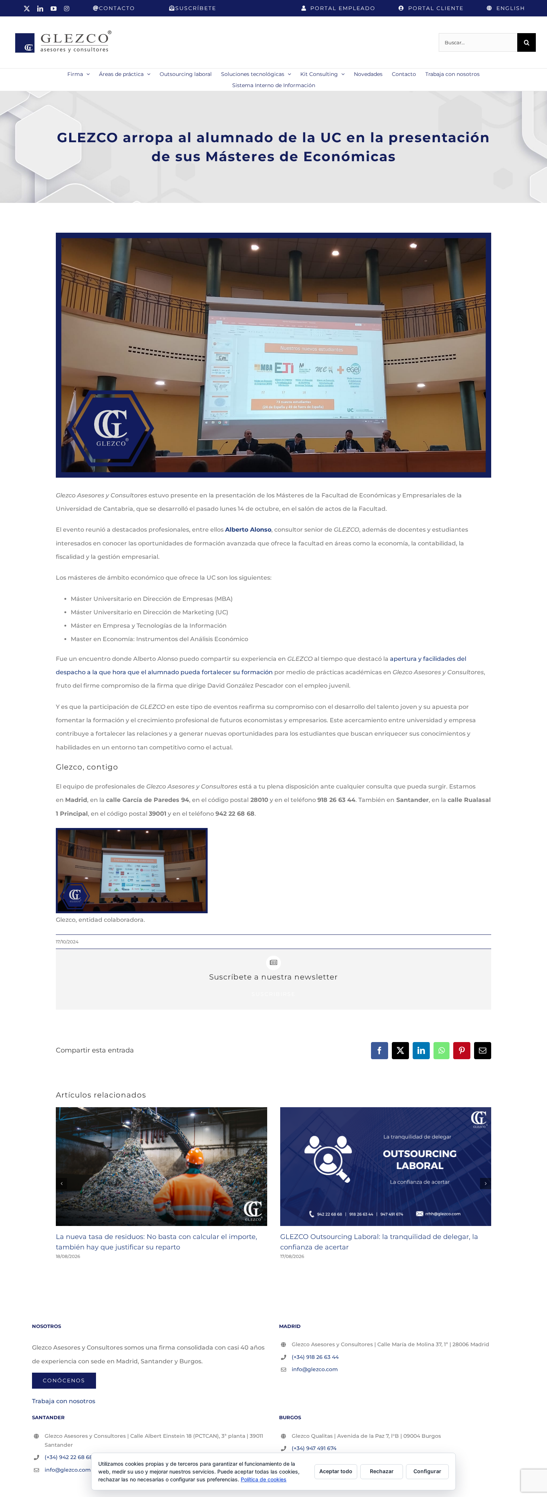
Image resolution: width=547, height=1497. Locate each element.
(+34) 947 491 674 (314, 1448)
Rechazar (382, 1471)
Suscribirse (273, 994)
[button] (61, 1183)
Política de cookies (264, 1479)
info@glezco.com (315, 1369)
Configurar (427, 1471)
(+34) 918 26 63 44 (315, 1357)
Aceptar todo (335, 1471)
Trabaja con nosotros (63, 1401)
